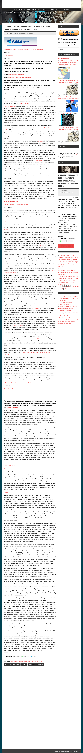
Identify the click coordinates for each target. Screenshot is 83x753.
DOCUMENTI (51, 9)
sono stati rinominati (39, 339)
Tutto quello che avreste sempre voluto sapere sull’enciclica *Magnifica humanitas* (68, 308)
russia (40, 661)
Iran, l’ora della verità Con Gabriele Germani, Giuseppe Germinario (66, 282)
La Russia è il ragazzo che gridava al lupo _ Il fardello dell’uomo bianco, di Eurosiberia (68, 298)
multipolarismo (33, 661)
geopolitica (25, 661)
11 (59, 289)
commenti (41, 245)
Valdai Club (31, 664)
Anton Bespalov (8, 55)
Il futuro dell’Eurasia (9, 465)
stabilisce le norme (17, 325)
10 (78, 286)
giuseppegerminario (19, 33)
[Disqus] (30, 688)
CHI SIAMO (66, 9)
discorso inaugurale (10, 106)
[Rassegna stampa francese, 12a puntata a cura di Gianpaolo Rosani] (72, 111)
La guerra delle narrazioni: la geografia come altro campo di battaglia (23, 49)
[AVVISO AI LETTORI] (67, 125)
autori (6, 664)
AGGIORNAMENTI (63, 58)
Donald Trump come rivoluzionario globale (16, 204)
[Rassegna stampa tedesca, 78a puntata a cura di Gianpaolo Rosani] (72, 95)
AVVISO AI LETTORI (65, 113)
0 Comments (30, 33)
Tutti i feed (73, 154)
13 (65, 289)
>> (68, 289)
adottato (40, 141)
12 (62, 289)
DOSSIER (44, 9)
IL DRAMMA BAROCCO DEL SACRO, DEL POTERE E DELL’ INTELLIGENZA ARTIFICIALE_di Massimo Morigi (68, 180)
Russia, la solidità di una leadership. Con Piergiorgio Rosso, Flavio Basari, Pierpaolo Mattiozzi (68, 257)
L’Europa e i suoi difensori (11, 468)
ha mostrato (39, 160)
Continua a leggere (66, 246)
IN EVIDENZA (30, 9)
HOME (16, 9)
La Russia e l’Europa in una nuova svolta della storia (18, 383)
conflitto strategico (16, 661)
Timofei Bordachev (9, 389)
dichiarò (6, 229)
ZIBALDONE (22, 9)
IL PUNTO (37, 9)
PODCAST (59, 9)
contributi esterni (14, 664)
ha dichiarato (35, 308)
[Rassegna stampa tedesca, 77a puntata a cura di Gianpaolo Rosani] (73, 142)
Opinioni (6, 492)
